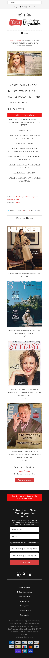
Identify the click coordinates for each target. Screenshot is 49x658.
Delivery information (24, 592)
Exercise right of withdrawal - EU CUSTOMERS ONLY (24, 497)
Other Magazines (32, 197)
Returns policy (24, 596)
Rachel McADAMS (13, 200)
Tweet (12, 210)
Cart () (24, 7)
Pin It (25, 210)
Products (18, 40)
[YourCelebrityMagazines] (24, 23)
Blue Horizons (28, 637)
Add (32, 210)
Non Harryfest (21, 197)
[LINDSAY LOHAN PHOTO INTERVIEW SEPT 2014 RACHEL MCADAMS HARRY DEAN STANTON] (24, 63)
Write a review (24, 480)
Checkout (31, 7)
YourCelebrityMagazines (23, 621)
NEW (18, 202)
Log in (16, 7)
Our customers (24, 587)
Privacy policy (24, 606)
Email (38, 210)
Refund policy (24, 615)
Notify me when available (24, 115)
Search (24, 583)
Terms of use (24, 601)
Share (19, 210)
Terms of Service (25, 610)
